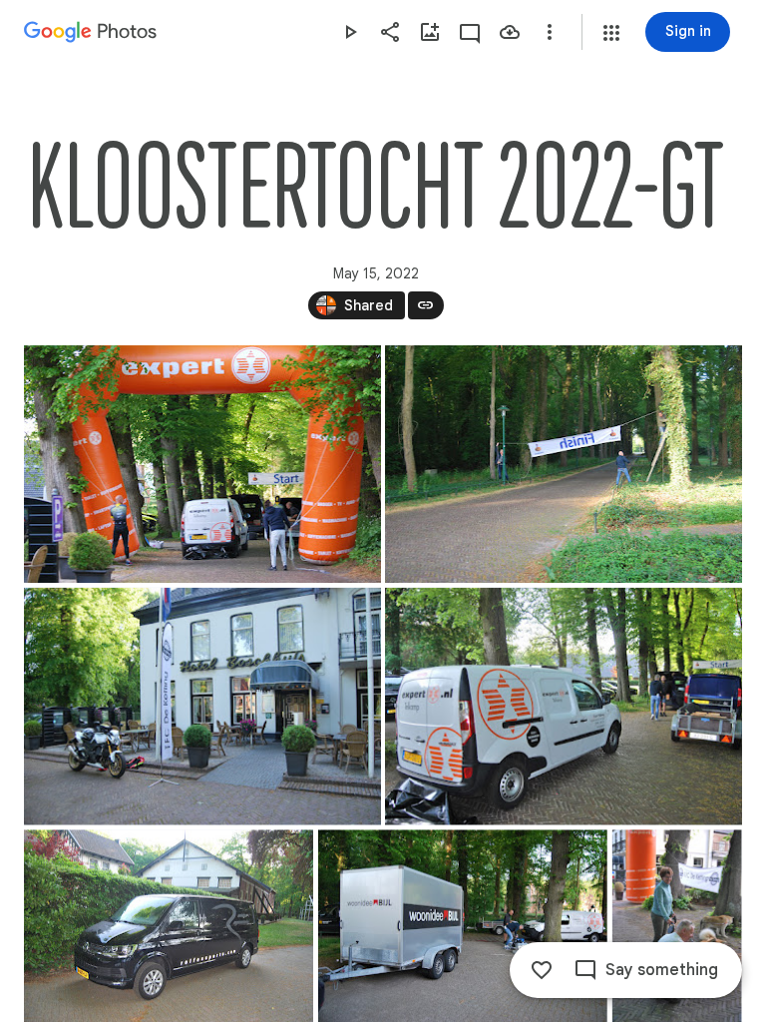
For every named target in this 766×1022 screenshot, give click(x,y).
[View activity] (470, 32)
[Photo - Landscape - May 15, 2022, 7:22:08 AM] (202, 706)
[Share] (390, 32)
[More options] (550, 32)
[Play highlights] (350, 32)
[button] (611, 33)
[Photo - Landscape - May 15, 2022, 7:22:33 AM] (563, 706)
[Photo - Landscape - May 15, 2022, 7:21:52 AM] (563, 464)
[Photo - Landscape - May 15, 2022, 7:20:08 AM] (202, 464)
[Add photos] (430, 32)
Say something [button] (661, 970)
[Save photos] (510, 32)
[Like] (542, 970)
